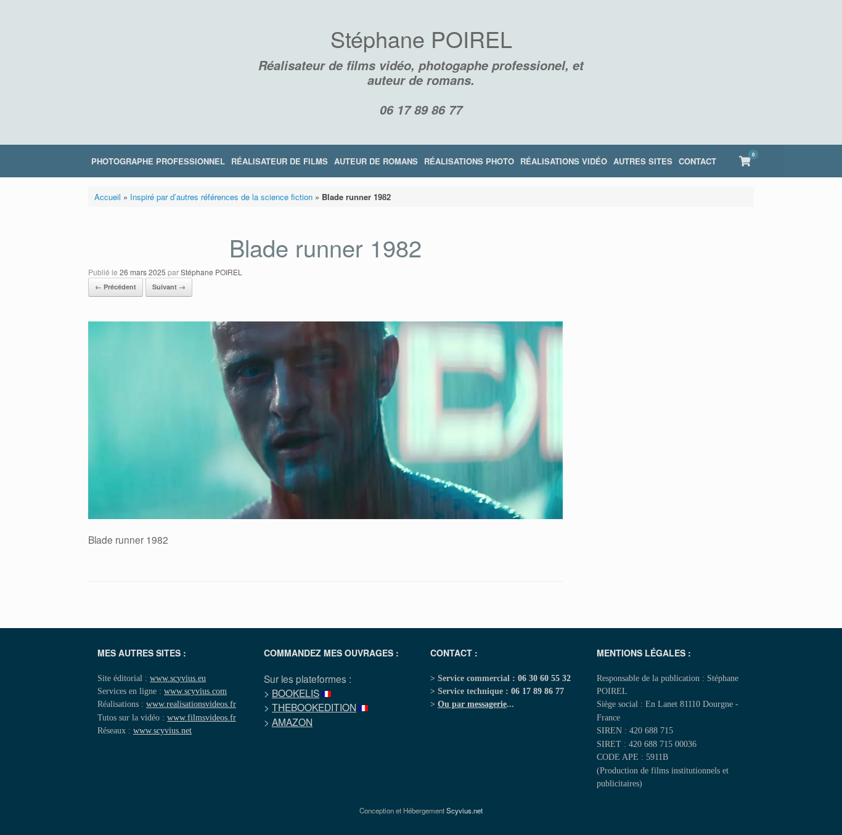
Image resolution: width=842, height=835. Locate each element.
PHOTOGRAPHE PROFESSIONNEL (158, 161)
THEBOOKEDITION (314, 707)
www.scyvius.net (162, 730)
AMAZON (292, 721)
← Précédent (115, 286)
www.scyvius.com (195, 691)
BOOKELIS (295, 693)
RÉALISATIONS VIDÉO (563, 161)
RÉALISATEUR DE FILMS (279, 161)
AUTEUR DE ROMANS (376, 161)
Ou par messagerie (472, 704)
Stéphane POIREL (211, 272)
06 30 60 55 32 (544, 678)
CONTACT (697, 161)
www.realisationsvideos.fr (191, 704)
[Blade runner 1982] (325, 516)
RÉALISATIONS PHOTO (469, 161)
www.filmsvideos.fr (201, 717)
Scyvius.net (464, 810)
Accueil (107, 197)
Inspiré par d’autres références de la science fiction (221, 197)
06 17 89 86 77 (421, 109)
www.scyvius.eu (178, 678)
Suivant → (169, 286)
